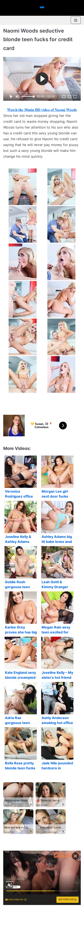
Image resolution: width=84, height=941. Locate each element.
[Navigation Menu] (76, 20)
